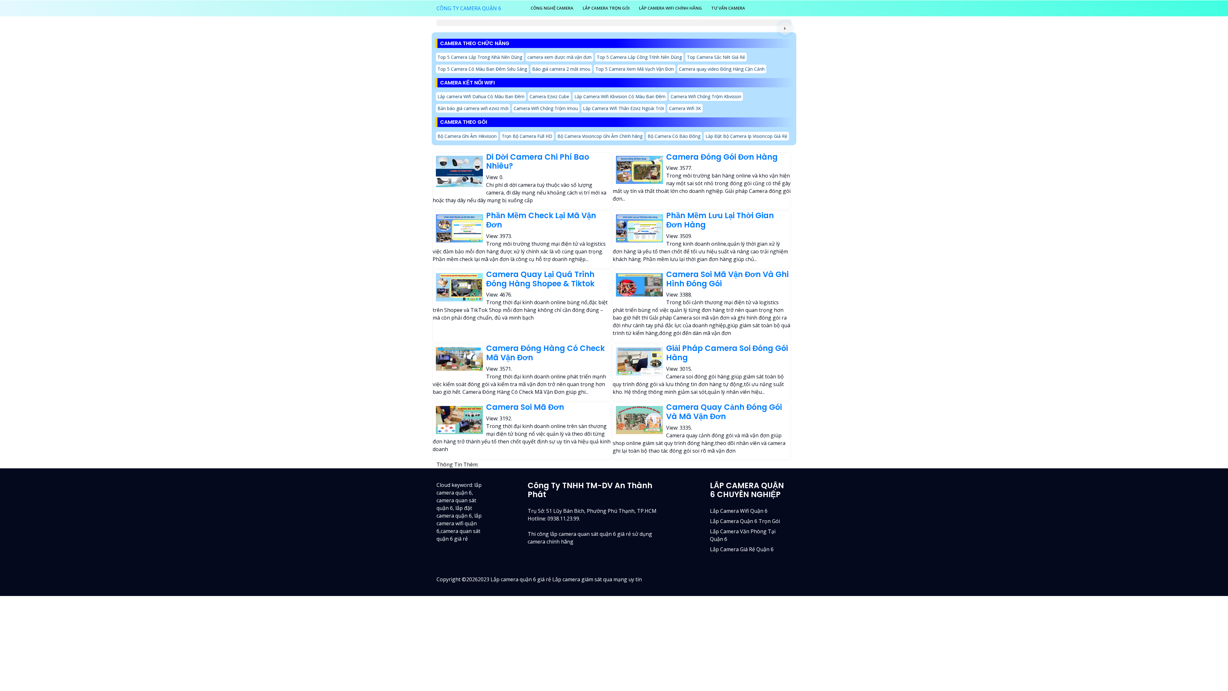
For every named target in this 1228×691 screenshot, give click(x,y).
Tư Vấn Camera (728, 8)
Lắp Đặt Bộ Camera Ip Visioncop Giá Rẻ (746, 136)
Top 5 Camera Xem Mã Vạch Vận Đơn (634, 69)
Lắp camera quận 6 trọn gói (745, 521)
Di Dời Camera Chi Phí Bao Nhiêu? (537, 161)
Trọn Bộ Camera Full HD (527, 136)
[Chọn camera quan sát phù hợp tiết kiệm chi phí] (785, 28)
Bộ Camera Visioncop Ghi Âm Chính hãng (599, 136)
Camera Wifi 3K (685, 108)
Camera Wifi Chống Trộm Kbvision (706, 96)
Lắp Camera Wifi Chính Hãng (670, 8)
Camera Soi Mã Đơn (525, 407)
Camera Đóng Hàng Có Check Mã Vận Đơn (545, 353)
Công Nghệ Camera (552, 8)
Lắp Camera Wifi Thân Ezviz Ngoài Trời (623, 108)
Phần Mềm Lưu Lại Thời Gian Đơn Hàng (720, 220)
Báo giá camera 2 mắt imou (561, 69)
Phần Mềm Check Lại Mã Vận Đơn (541, 220)
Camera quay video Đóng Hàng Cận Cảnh (722, 69)
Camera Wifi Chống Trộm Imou (546, 108)
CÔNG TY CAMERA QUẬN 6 (469, 8)
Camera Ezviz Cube (549, 96)
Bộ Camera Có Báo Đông (674, 136)
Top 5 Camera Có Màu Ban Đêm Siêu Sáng (482, 69)
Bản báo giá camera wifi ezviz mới (472, 108)
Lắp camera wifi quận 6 (738, 510)
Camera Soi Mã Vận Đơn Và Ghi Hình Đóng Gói (727, 279)
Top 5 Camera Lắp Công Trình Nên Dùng (639, 57)
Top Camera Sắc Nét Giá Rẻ (716, 57)
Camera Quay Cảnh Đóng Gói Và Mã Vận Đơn (724, 412)
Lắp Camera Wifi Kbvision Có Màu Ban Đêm (619, 96)
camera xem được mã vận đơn (559, 57)
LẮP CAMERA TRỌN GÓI (606, 8)
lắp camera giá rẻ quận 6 (742, 549)
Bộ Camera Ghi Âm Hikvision (467, 136)
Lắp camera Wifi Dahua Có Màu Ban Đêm (480, 96)
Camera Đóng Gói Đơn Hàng (722, 157)
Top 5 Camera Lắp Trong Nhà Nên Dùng (479, 57)
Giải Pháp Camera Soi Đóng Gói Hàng (727, 353)
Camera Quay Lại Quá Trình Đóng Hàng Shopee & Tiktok (540, 279)
